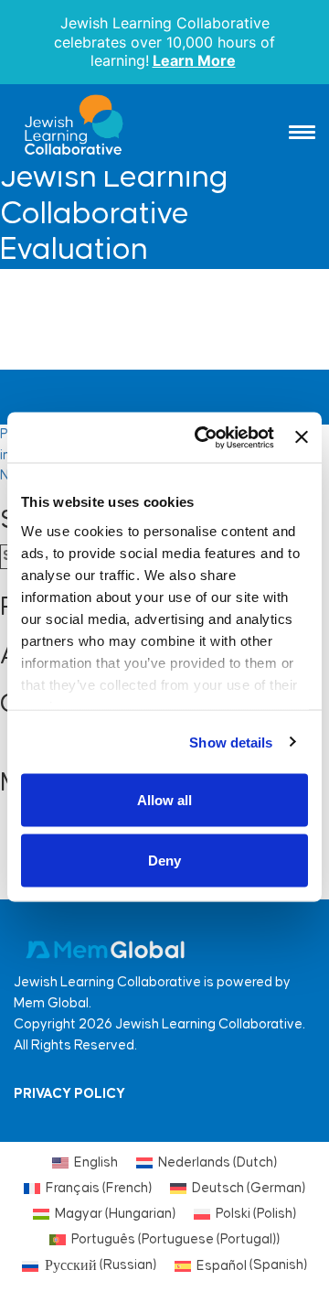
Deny (164, 859)
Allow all (164, 800)
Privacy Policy (69, 1094)
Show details (230, 741)
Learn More (194, 60)
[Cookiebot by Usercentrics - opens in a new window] (203, 437)
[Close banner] (301, 437)
